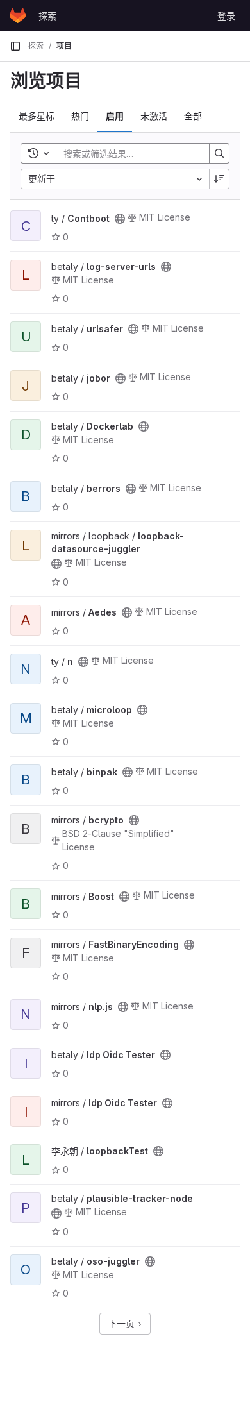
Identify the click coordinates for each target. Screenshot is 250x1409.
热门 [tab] (80, 115)
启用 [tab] (115, 115)
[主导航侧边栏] (15, 46)
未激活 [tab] (153, 115)
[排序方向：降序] (219, 179)
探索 (47, 15)
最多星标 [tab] (36, 115)
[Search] (219, 153)
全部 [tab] (193, 115)
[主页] (17, 15)
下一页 (122, 1323)
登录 (226, 15)
